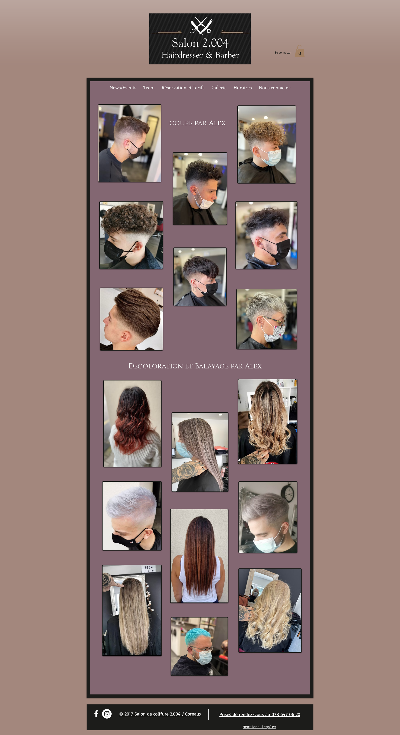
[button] (300, 51)
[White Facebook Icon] (96, 714)
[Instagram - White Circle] (107, 714)
